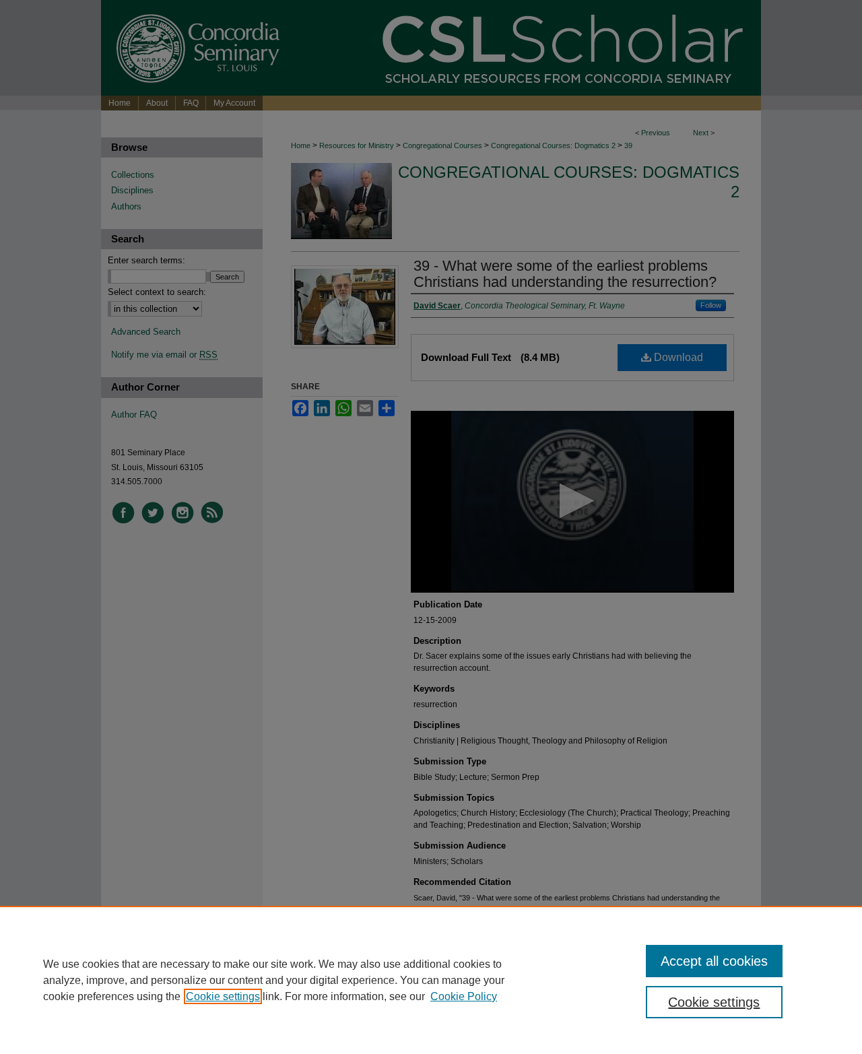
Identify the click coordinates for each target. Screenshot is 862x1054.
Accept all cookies (714, 961)
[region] (431, 980)
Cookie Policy (463, 996)
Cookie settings (223, 996)
